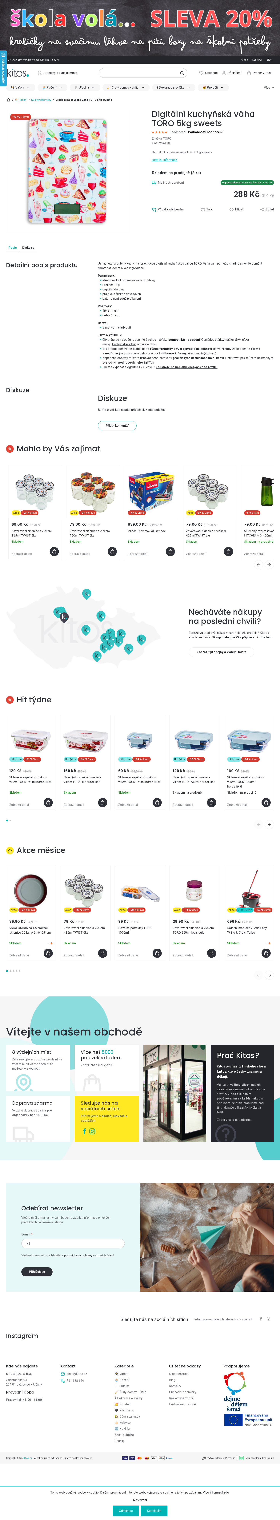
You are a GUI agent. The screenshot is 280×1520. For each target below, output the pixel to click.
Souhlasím (154, 1510)
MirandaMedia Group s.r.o (260, 1458)
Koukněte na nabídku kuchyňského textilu (186, 367)
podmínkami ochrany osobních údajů (89, 1255)
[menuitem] (20, 87)
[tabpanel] (31, 762)
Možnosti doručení (171, 182)
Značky (120, 1441)
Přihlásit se (37, 1271)
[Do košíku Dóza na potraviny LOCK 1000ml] (157, 953)
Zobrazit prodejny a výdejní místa (221, 652)
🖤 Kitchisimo (124, 1410)
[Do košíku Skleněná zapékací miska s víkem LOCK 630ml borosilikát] (211, 802)
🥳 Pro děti (122, 1404)
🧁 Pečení (122, 1380)
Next (269, 824)
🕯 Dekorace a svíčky (128, 1398)
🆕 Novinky (122, 1428)
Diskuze (28, 247)
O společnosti (179, 1374)
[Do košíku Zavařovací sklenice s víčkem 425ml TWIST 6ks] (102, 953)
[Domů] (8, 100)
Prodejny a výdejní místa (60, 73)
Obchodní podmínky (182, 1392)
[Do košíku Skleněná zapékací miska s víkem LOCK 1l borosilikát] (102, 802)
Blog (269, 59)
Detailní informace (164, 160)
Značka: (161, 138)
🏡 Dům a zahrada (127, 1416)
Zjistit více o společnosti (234, 1120)
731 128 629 (75, 1380)
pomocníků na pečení (184, 339)
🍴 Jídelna (122, 1386)
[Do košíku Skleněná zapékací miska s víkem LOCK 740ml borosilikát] (48, 802)
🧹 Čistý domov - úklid (130, 1392)
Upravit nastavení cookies (78, 1458)
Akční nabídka (124, 1435)
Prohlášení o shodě (182, 1404)
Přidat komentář (117, 425)
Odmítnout (126, 1510)
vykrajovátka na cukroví (194, 349)
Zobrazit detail (22, 553)
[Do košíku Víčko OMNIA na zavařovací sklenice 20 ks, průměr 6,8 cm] (48, 953)
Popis (12, 247)
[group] (35, 512)
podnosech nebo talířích (136, 362)
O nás (244, 59)
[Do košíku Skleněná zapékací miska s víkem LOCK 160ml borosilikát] (157, 802)
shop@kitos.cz (76, 1374)
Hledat (182, 73)
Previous (258, 824)
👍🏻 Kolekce (123, 1422)
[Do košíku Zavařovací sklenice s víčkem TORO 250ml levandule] (211, 953)
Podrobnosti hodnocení (205, 132)
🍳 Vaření (121, 1374)
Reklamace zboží (181, 1398)
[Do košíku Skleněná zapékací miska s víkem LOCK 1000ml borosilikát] (266, 802)
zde (226, 1492)
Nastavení (140, 1500)
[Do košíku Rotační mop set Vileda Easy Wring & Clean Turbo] (266, 953)
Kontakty (257, 59)
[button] (35, 551)
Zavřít (168, 218)
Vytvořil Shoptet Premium (221, 1458)
